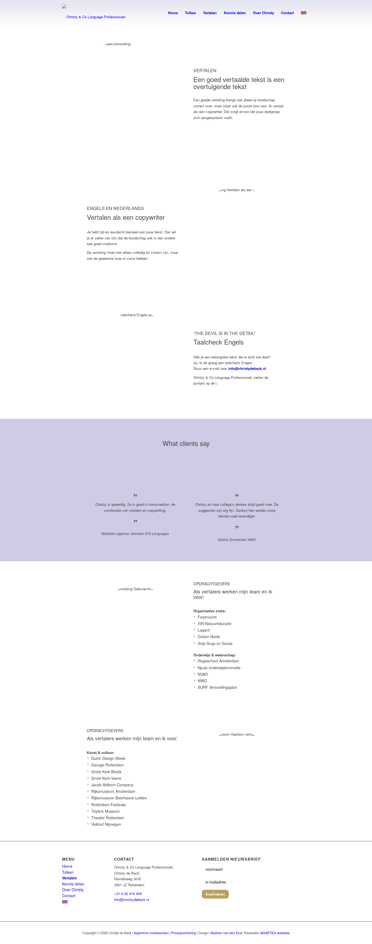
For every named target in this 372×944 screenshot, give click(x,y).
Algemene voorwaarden (151, 932)
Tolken (68, 872)
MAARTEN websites (275, 932)
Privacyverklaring (183, 932)
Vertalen (69, 878)
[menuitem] (172, 12)
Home (67, 866)
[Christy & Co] (101, 12)
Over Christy (73, 889)
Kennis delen (73, 884)
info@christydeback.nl (247, 368)
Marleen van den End (226, 932)
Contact (68, 895)
